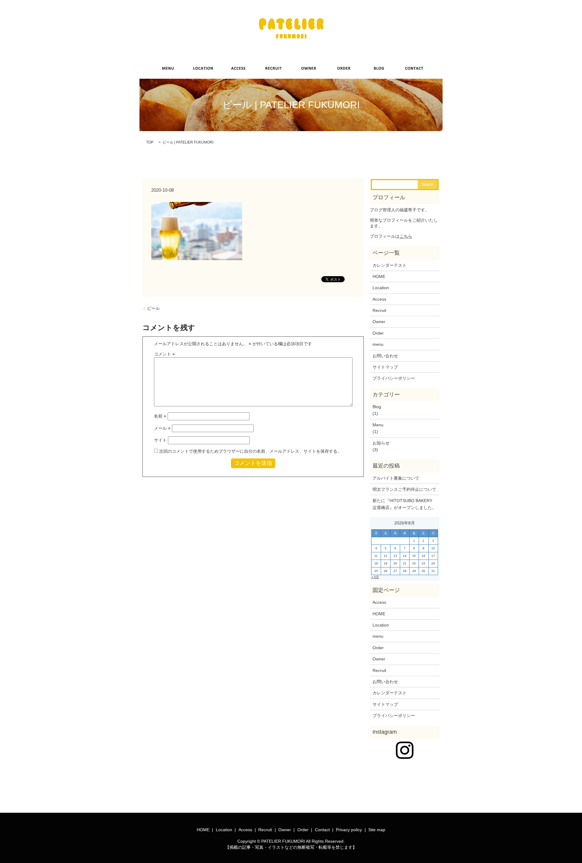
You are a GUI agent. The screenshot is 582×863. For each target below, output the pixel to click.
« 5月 (375, 577)
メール (162, 428)
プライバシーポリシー (394, 378)
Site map (376, 829)
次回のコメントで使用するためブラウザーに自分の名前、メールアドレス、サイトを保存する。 (250, 451)
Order (378, 333)
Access (379, 299)
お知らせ (381, 443)
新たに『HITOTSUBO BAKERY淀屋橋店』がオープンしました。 (404, 504)
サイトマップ (385, 367)
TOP (149, 142)
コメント (164, 354)
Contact (322, 829)
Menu (378, 424)
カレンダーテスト (389, 265)
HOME (379, 276)
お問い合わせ (385, 355)
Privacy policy (349, 829)
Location (381, 287)
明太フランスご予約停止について (404, 489)
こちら (406, 236)
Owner (379, 321)
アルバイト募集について (396, 478)
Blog (377, 406)
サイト (160, 440)
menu (378, 344)
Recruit (379, 310)
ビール (153, 308)
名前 (160, 416)
